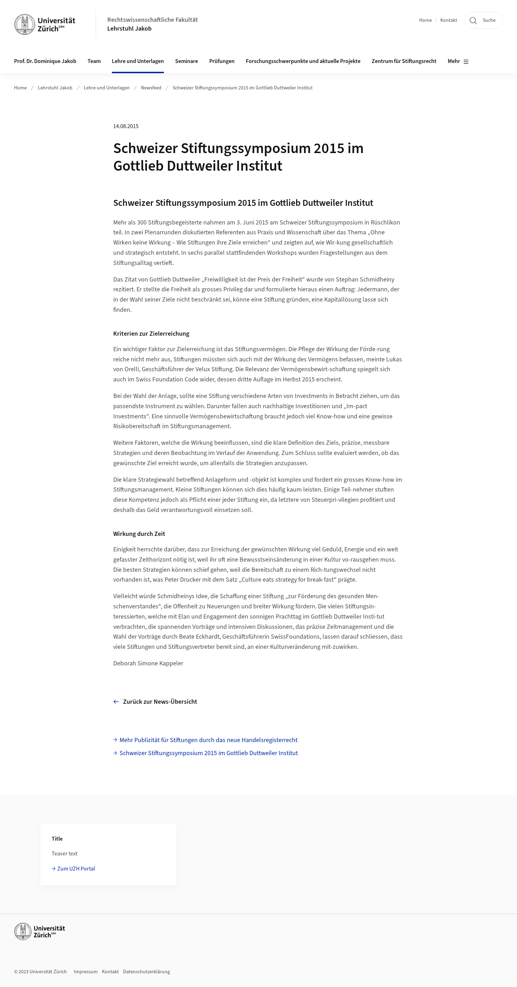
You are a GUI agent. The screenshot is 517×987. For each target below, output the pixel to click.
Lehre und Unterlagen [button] (138, 61)
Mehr (454, 61)
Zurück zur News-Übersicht (160, 701)
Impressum (86, 971)
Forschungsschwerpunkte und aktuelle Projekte (303, 61)
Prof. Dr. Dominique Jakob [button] (45, 61)
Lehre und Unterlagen (107, 87)
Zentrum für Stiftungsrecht (404, 61)
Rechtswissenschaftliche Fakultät (152, 19)
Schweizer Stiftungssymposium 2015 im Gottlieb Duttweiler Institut (243, 87)
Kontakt (448, 20)
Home (425, 20)
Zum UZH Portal (76, 869)
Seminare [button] (186, 61)
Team (94, 61)
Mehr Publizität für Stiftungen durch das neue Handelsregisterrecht (209, 740)
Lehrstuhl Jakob (129, 28)
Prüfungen (222, 61)
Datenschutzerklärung (146, 971)
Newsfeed (151, 87)
